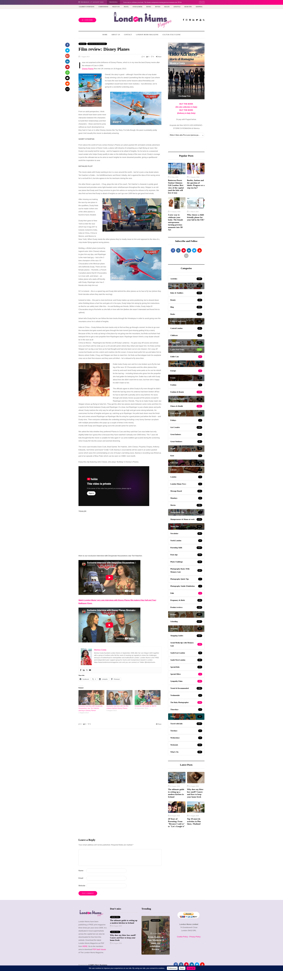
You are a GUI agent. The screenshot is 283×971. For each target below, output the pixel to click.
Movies (157, 7)
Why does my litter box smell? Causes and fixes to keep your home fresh (195, 793)
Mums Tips (188, 7)
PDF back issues (99, 949)
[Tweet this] (67, 50)
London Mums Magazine (147, 34)
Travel (126, 7)
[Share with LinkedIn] (67, 61)
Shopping (199, 7)
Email (80, 878)
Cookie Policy (182, 937)
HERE (84, 946)
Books (148, 7)
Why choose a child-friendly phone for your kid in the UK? (141, 2)
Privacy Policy (195, 937)
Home (104, 34)
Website (81, 886)
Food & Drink (137, 7)
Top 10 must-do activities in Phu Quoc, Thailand (194, 821)
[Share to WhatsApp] (67, 72)
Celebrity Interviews (86, 7)
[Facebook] (81, 670)
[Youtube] (90, 670)
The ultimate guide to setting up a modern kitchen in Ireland (176, 793)
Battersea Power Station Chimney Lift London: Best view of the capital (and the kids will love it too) (176, 186)
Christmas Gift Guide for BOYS (145, 706)
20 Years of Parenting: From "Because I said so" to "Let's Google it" (176, 823)
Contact (128, 34)
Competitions (103, 7)
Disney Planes (88, 69)
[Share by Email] (67, 89)
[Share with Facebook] (67, 45)
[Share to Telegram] (67, 78)
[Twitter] (87, 670)
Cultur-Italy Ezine (172, 34)
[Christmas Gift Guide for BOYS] (148, 697)
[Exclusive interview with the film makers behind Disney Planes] (119, 697)
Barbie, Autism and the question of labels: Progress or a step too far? (196, 184)
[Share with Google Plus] (67, 56)
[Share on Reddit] (67, 83)
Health (166, 7)
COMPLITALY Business (97, 965)
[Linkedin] (84, 670)
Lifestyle (177, 7)
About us (115, 34)
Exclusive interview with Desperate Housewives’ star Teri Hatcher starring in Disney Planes (90, 708)
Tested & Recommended (97, 43)
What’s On (116, 7)
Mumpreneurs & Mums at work (155, 921)
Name (80, 871)
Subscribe (88, 20)
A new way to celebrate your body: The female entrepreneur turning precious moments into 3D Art (175, 222)
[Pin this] (67, 67)
